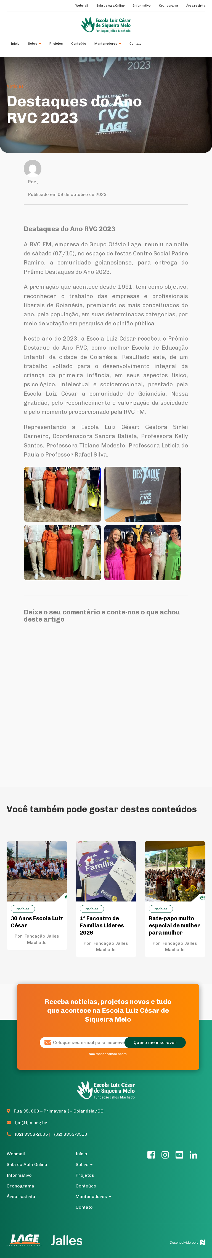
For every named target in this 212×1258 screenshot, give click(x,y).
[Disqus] (106, 699)
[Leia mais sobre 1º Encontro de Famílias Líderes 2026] (106, 870)
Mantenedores (106, 43)
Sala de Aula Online (110, 5)
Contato (135, 43)
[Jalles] (67, 1240)
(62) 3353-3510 (70, 1134)
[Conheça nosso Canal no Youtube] (179, 1156)
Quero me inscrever (155, 1042)
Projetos (56, 43)
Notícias (15, 86)
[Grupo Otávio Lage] (27, 1240)
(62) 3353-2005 (31, 1134)
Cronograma (168, 5)
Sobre (33, 43)
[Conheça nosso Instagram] (165, 1156)
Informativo (142, 5)
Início (15, 43)
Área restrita (195, 5)
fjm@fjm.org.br (31, 1122)
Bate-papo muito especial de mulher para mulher (174, 925)
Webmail (81, 5)
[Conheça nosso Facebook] (151, 1156)
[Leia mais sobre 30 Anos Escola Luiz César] (37, 870)
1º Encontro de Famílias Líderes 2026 (102, 925)
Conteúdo (78, 43)
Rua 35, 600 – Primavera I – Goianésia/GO (58, 1111)
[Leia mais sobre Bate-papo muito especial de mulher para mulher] (175, 870)
